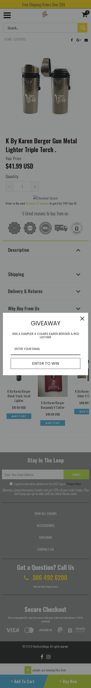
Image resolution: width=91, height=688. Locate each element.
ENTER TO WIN (45, 363)
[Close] (82, 318)
